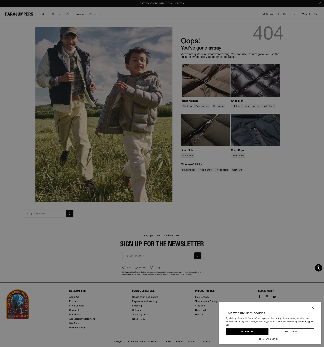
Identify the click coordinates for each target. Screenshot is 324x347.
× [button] (312, 308)
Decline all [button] (292, 331)
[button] (270, 338)
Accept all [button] (247, 331)
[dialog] (162, 173)
